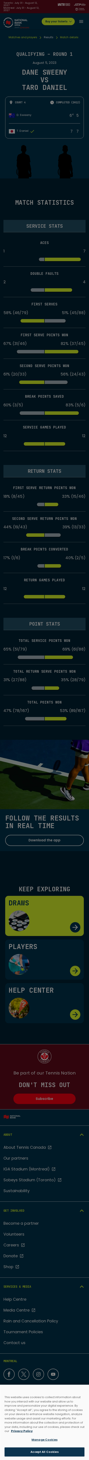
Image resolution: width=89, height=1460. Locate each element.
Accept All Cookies (44, 1452)
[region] (44, 1422)
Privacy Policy (22, 1431)
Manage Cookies (44, 1440)
